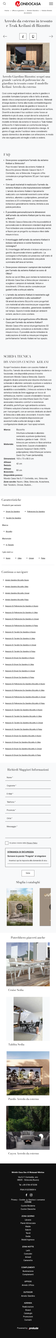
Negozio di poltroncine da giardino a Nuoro (21, 606)
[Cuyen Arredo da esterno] (51, 36)
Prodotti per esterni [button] (11, 505)
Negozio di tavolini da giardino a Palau (20, 651)
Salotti (28, 1230)
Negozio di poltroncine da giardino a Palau (21, 626)
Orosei (31, 558)
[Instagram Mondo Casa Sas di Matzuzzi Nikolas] (30, 1195)
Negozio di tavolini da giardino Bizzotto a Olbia (23, 716)
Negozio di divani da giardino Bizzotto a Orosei (23, 749)
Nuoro (8, 558)
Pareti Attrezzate (28, 1223)
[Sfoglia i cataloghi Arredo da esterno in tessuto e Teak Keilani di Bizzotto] (33, 36)
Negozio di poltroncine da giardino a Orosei (22, 619)
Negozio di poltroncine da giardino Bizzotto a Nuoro (25, 684)
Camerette (28, 1260)
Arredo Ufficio (28, 1285)
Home (7, 10)
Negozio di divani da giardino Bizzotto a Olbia (23, 742)
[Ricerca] (4, 3)
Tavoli (28, 1233)
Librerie (28, 1220)
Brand (28, 1310)
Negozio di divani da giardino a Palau (19, 677)
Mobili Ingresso (28, 1240)
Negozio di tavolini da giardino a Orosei (20, 645)
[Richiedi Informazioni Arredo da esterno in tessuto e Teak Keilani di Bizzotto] (22, 36)
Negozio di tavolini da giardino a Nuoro (20, 632)
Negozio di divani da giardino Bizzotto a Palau (23, 755)
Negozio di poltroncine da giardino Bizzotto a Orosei (25, 697)
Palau (43, 558)
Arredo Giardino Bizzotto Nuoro (17, 580)
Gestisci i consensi (36, 1200)
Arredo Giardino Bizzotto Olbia (16, 587)
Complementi (28, 1274)
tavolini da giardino (13, 518)
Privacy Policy (32, 843)
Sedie (28, 1236)
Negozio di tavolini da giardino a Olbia (20, 638)
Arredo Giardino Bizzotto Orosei (17, 593)
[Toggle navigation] (51, 4)
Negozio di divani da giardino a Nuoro (19, 658)
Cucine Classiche (28, 1209)
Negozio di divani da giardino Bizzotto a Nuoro (23, 736)
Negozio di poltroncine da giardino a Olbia (21, 613)
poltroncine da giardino (36, 512)
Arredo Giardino (33, 10)
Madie (28, 1226)
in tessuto (10, 545)
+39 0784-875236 (29, 1185)
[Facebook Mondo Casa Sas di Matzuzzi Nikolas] (26, 1195)
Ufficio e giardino (18, 10)
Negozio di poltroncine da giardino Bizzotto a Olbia (24, 690)
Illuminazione (28, 1271)
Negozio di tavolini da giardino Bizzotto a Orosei (24, 723)
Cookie (22, 1200)
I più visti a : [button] (8, 552)
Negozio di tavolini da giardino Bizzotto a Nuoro (23, 710)
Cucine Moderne (28, 1206)
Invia (28, 873)
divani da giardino (13, 512)
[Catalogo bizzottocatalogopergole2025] (19, 907)
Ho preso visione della (23, 843)
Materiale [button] (6, 539)
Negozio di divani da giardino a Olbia (19, 664)
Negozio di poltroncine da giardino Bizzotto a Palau (25, 703)
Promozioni (28, 1317)
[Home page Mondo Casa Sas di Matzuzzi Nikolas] (28, 4)
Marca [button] (5, 525)
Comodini (28, 1254)
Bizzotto (9, 531)
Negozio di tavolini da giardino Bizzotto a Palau (23, 729)
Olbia (19, 558)
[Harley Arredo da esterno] (5, 36)
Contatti (28, 1320)
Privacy (14, 1200)
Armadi (28, 1257)
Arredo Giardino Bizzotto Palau (17, 600)
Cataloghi (28, 1313)
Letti (28, 1250)
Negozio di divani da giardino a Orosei (20, 671)
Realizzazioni (28, 1307)
